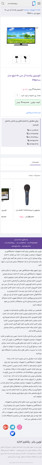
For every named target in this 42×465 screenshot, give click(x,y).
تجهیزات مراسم (30, 10)
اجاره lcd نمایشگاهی (33, 112)
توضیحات (35, 162)
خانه (38, 10)
